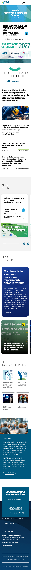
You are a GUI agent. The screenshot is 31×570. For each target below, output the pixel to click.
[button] (24, 243)
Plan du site (21, 559)
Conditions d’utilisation (8, 556)
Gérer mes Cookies (12, 559)
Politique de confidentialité (21, 556)
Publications (15, 81)
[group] (14, 215)
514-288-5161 (10, 542)
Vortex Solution (21, 568)
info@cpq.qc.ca (7, 545)
